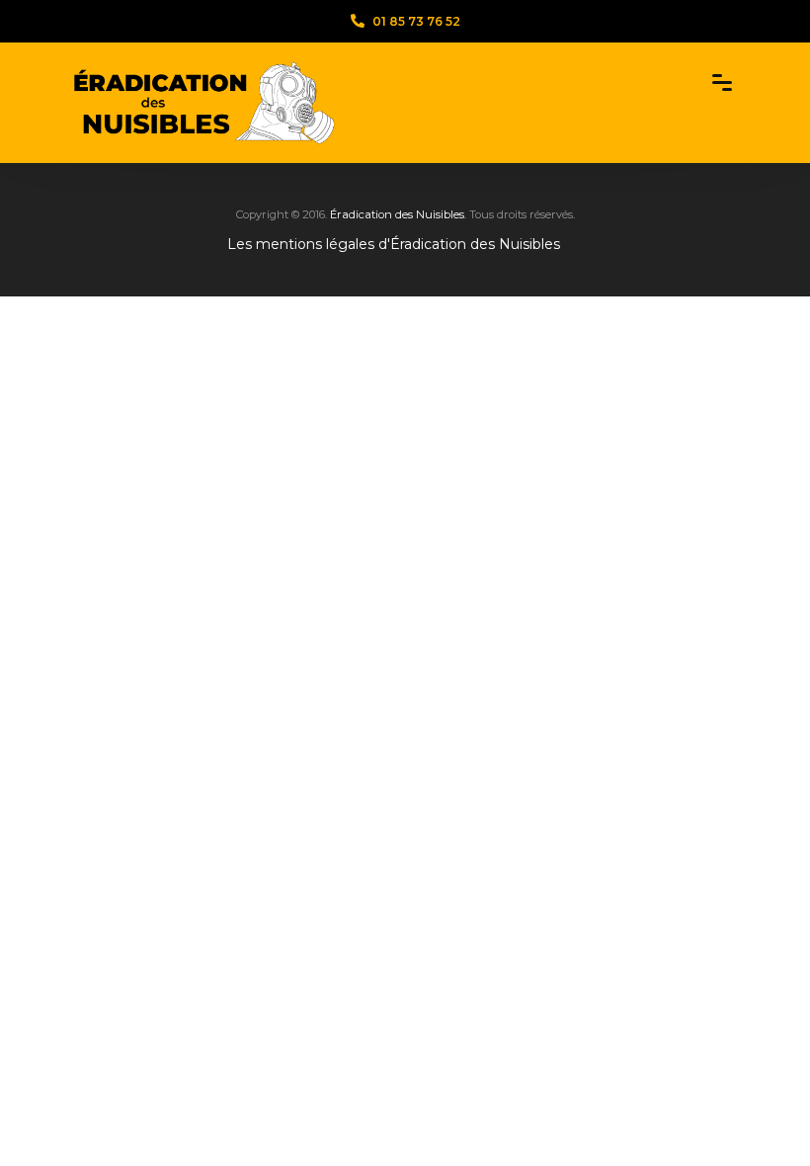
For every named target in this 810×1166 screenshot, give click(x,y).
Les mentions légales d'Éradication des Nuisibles (393, 244)
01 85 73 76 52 (416, 21)
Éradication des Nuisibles (397, 214)
